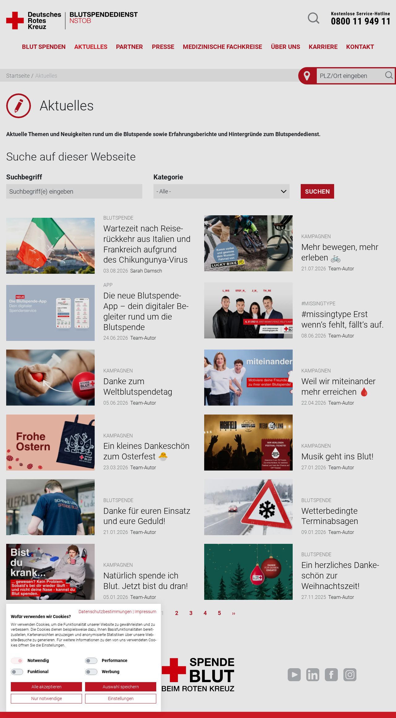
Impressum (145, 611)
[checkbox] (17, 661)
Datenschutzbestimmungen (105, 611)
